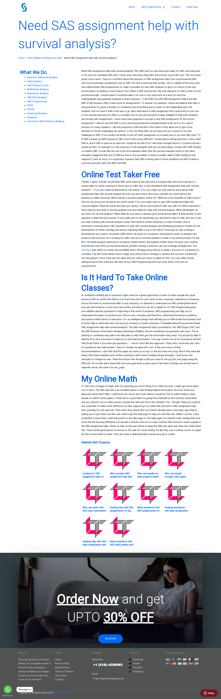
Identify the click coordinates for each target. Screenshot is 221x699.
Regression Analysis (38, 93)
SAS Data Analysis (37, 97)
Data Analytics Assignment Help (44, 57)
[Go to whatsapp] (8, 689)
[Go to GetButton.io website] (8, 696)
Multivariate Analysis (38, 89)
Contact (175, 7)
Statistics (32, 117)
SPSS (30, 105)
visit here (86, 249)
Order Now (192, 7)
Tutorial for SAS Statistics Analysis (45, 121)
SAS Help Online (62, 692)
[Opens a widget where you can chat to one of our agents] (209, 693)
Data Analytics (34, 81)
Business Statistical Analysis (42, 77)
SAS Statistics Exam (38, 85)
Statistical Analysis (37, 113)
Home (131, 7)
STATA (30, 109)
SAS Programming (151, 7)
